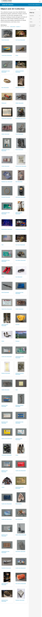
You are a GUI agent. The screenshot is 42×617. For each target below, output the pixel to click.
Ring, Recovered (5, 87)
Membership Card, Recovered (19, 293)
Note (17, 389)
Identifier (18, 26)
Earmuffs (17, 324)
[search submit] (39, 10)
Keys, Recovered (19, 519)
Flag (2, 244)
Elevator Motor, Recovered (5, 601)
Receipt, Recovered (6, 373)
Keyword (32, 15)
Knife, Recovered (5, 292)
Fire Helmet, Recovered (21, 118)
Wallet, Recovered (19, 103)
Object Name (12, 26)
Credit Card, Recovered (7, 356)
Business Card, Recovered (5, 422)
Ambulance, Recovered (21, 229)
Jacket (3, 487)
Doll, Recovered (19, 181)
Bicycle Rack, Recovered (7, 229)
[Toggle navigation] (39, 1)
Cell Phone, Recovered (20, 197)
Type (31, 18)
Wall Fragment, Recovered (5, 584)
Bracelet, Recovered (6, 197)
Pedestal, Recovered (20, 600)
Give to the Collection (34, 4)
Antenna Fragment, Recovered (20, 71)
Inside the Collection (7, 4)
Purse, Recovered (5, 39)
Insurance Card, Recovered (19, 439)
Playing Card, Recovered (21, 166)
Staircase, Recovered (20, 87)
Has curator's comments (32, 25)
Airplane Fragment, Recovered (20, 374)
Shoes (17, 55)
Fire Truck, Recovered (20, 39)
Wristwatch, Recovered (7, 455)
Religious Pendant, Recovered (20, 406)
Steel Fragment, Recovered (19, 213)
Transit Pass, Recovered (7, 55)
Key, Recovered (19, 276)
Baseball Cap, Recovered (7, 181)
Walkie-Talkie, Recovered (21, 534)
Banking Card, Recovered (5, 406)
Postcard (17, 341)
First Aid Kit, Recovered (21, 583)
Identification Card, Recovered (6, 71)
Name (31, 21)
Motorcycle (4, 103)
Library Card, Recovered (7, 438)
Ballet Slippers (19, 503)
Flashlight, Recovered (6, 568)
